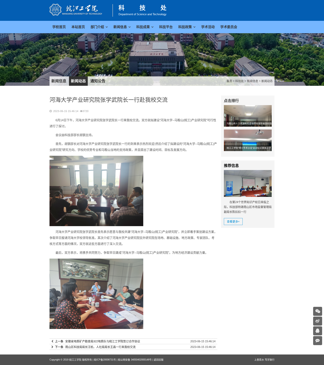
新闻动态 (78, 81)
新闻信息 (120, 27)
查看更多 (233, 221)
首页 (229, 81)
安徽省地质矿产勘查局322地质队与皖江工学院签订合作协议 (102, 341)
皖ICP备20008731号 (105, 359)
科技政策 (185, 27)
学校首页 (59, 27)
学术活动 (208, 27)
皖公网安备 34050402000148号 (135, 359)
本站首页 (78, 27)
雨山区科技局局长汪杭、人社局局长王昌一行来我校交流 (100, 346)
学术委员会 (228, 27)
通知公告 (97, 81)
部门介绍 (97, 27)
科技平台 (166, 27)
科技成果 (143, 27)
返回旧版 (159, 359)
